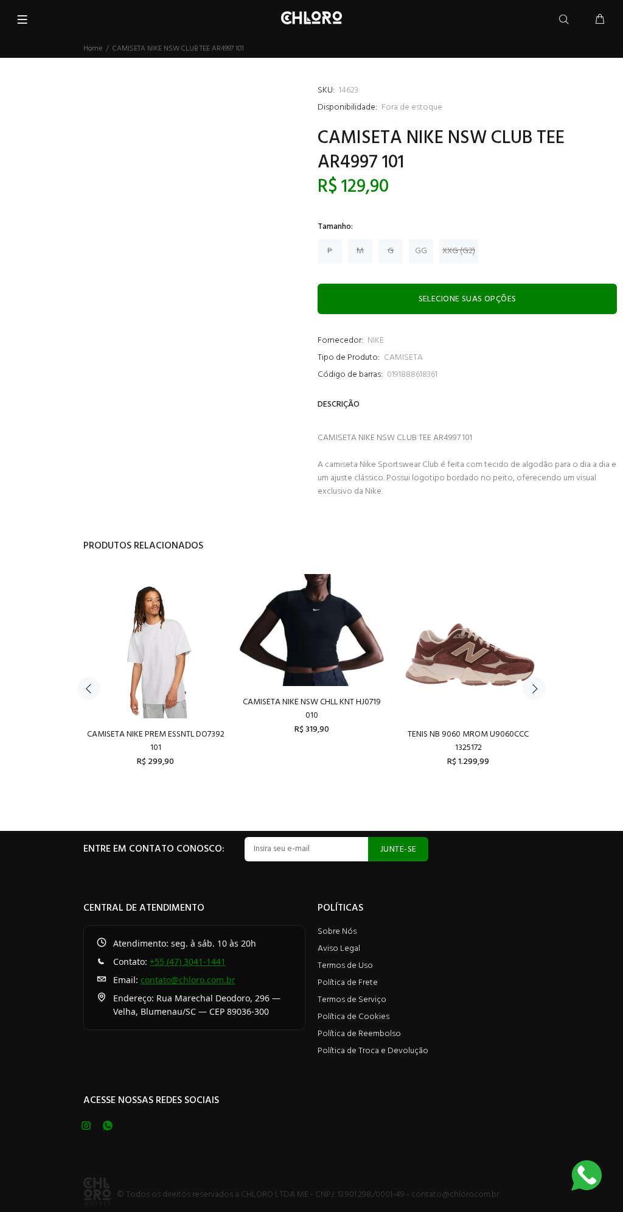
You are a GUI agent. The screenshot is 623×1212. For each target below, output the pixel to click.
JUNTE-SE (398, 849)
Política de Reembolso (359, 1034)
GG (421, 251)
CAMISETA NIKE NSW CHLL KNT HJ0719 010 (312, 709)
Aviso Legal (339, 949)
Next (534, 688)
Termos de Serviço (352, 1000)
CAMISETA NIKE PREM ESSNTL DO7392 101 (155, 741)
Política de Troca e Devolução (373, 1051)
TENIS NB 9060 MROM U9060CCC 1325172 (468, 741)
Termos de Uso (345, 966)
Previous (88, 688)
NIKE (375, 341)
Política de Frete (348, 983)
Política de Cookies (353, 1017)
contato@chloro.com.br (188, 980)
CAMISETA (403, 358)
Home (92, 49)
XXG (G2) (458, 251)
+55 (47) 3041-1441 (188, 961)
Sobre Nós (337, 932)
